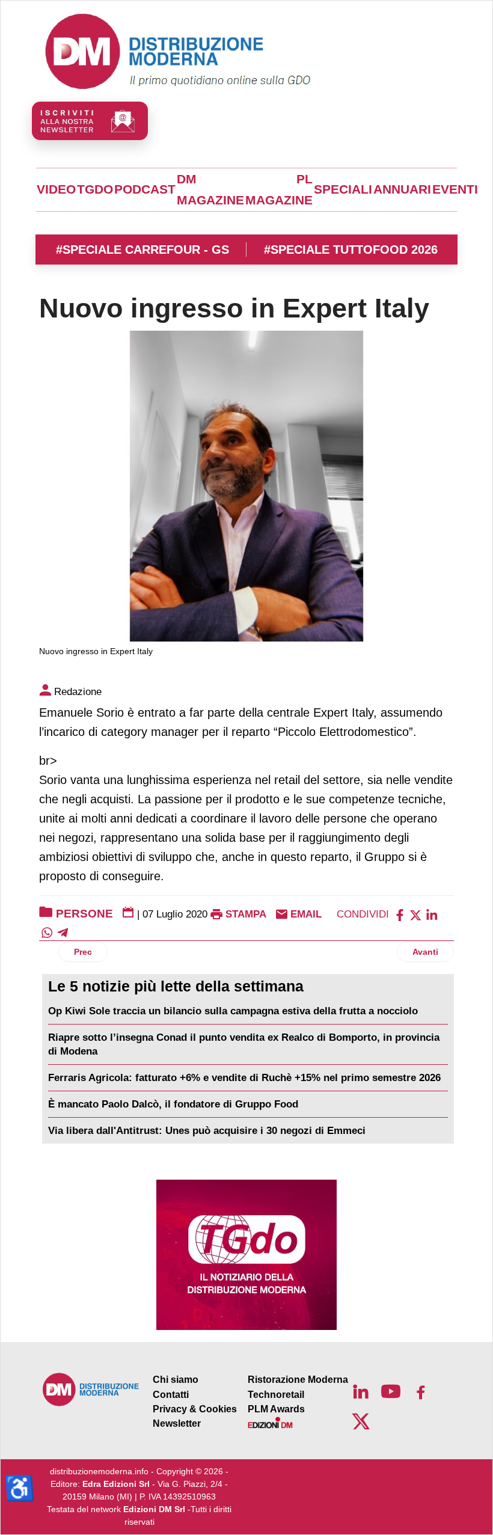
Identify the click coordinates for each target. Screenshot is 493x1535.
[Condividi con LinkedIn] (432, 914)
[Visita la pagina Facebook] (420, 1391)
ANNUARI (402, 189)
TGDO (95, 189)
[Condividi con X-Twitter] (415, 914)
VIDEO (56, 189)
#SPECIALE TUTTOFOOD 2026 (351, 250)
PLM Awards (276, 1409)
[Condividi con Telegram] (63, 932)
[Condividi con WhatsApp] (47, 932)
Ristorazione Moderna (298, 1379)
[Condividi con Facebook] (400, 914)
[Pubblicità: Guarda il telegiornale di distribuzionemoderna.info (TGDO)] (246, 1255)
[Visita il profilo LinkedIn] (360, 1391)
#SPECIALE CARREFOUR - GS (142, 250)
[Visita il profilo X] (360, 1421)
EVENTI (455, 189)
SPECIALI (343, 189)
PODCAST (145, 189)
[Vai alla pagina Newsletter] (90, 121)
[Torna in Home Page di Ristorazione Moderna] (91, 1389)
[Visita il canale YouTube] (390, 1391)
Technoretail (276, 1394)
